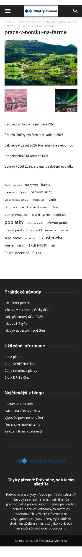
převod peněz (58, 222)
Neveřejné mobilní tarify (22, 424)
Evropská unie (14, 207)
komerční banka (37, 207)
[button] (75, 11)
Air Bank (17, 184)
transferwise (50, 237)
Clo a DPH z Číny (17, 377)
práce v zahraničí (35, 223)
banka (45, 185)
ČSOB (36, 253)
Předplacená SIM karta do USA (27, 156)
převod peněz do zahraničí (23, 230)
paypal (35, 214)
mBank (54, 207)
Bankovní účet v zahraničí (17, 199)
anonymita (31, 184)
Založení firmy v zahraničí (23, 431)
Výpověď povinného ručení (24, 417)
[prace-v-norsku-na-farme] (41, 84)
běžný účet (39, 199)
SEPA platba (13, 357)
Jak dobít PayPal (16, 323)
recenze (50, 230)
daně (52, 199)
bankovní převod (16, 192)
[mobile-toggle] (7, 11)
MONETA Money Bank (16, 214)
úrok (53, 245)
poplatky (14, 222)
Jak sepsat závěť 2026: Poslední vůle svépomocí (39, 145)
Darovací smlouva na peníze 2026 (29, 124)
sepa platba (13, 238)
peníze (46, 214)
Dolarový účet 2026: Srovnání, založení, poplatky (39, 166)
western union (15, 245)
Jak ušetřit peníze (17, 303)
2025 (7, 184)
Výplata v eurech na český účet (27, 310)
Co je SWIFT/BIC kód (20, 363)
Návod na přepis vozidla (22, 410)
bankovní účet (41, 192)
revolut (64, 230)
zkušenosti (38, 245)
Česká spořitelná (17, 253)
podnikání (60, 215)
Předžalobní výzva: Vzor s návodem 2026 (34, 135)
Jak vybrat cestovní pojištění (25, 330)
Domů (9, 22)
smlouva (30, 238)
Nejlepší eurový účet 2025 (24, 316)
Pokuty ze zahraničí (19, 404)
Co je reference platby (21, 370)
